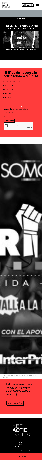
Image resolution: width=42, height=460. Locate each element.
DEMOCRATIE (8, 49)
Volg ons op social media (11, 81)
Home (21, 442)
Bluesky (7, 93)
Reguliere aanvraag (21, 446)
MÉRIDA (22, 49)
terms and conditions (20, 109)
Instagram (8, 85)
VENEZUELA (33, 49)
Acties (21, 444)
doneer (27, 5)
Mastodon (8, 89)
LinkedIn (7, 97)
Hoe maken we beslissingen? (21, 451)
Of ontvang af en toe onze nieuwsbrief (16, 103)
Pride (27, 49)
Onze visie (21, 449)
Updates (21, 453)
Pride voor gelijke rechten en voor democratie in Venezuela (21, 27)
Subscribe (9, 121)
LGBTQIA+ (16, 49)
